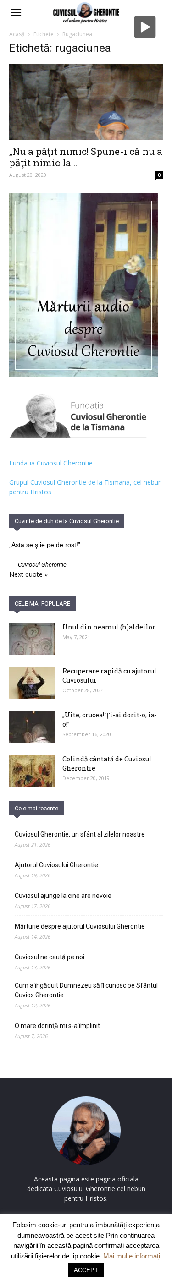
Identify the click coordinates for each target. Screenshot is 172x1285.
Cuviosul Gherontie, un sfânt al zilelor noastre (80, 834)
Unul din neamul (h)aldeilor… (110, 627)
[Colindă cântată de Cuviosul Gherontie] (32, 771)
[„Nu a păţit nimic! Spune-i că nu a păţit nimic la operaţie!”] (86, 102)
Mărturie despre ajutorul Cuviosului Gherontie (80, 926)
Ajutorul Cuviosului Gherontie (56, 865)
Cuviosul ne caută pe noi (49, 957)
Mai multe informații (132, 1256)
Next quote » (28, 574)
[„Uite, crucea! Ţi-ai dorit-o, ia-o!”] (32, 727)
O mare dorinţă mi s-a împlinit (57, 1025)
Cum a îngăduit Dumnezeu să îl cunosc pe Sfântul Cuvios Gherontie (86, 990)
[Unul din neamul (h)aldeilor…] (32, 639)
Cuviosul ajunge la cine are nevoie (63, 895)
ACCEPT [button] (86, 1270)
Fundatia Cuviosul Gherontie (51, 463)
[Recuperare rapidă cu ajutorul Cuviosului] (32, 683)
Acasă (17, 34)
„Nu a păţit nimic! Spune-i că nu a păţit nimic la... (85, 157)
